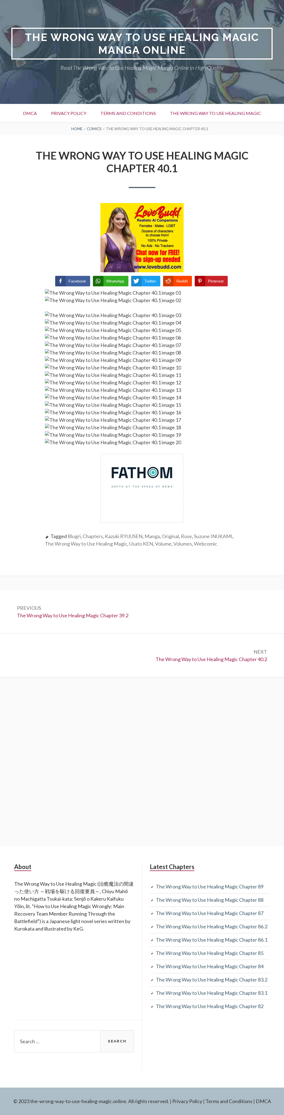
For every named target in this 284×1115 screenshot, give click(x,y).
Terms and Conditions (128, 113)
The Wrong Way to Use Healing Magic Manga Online (142, 43)
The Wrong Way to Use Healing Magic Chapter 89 (209, 886)
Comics (94, 129)
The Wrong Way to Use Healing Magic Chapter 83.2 (211, 980)
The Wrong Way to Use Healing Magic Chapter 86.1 (211, 940)
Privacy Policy (68, 113)
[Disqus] (142, 761)
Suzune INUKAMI (213, 536)
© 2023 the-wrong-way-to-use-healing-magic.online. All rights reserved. (91, 1101)
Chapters (93, 536)
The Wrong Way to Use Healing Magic (215, 113)
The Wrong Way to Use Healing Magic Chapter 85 (209, 953)
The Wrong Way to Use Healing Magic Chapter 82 (209, 1006)
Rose (186, 536)
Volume (163, 544)
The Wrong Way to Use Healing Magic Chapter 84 (209, 966)
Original (170, 536)
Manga (152, 536)
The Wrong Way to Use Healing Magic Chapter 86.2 (211, 926)
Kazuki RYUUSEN (124, 536)
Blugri (74, 536)
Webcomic (205, 544)
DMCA (30, 113)
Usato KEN (141, 544)
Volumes (182, 544)
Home (76, 129)
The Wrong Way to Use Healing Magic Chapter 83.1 (211, 993)
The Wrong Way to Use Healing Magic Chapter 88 (209, 900)
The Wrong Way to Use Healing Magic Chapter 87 (209, 913)
